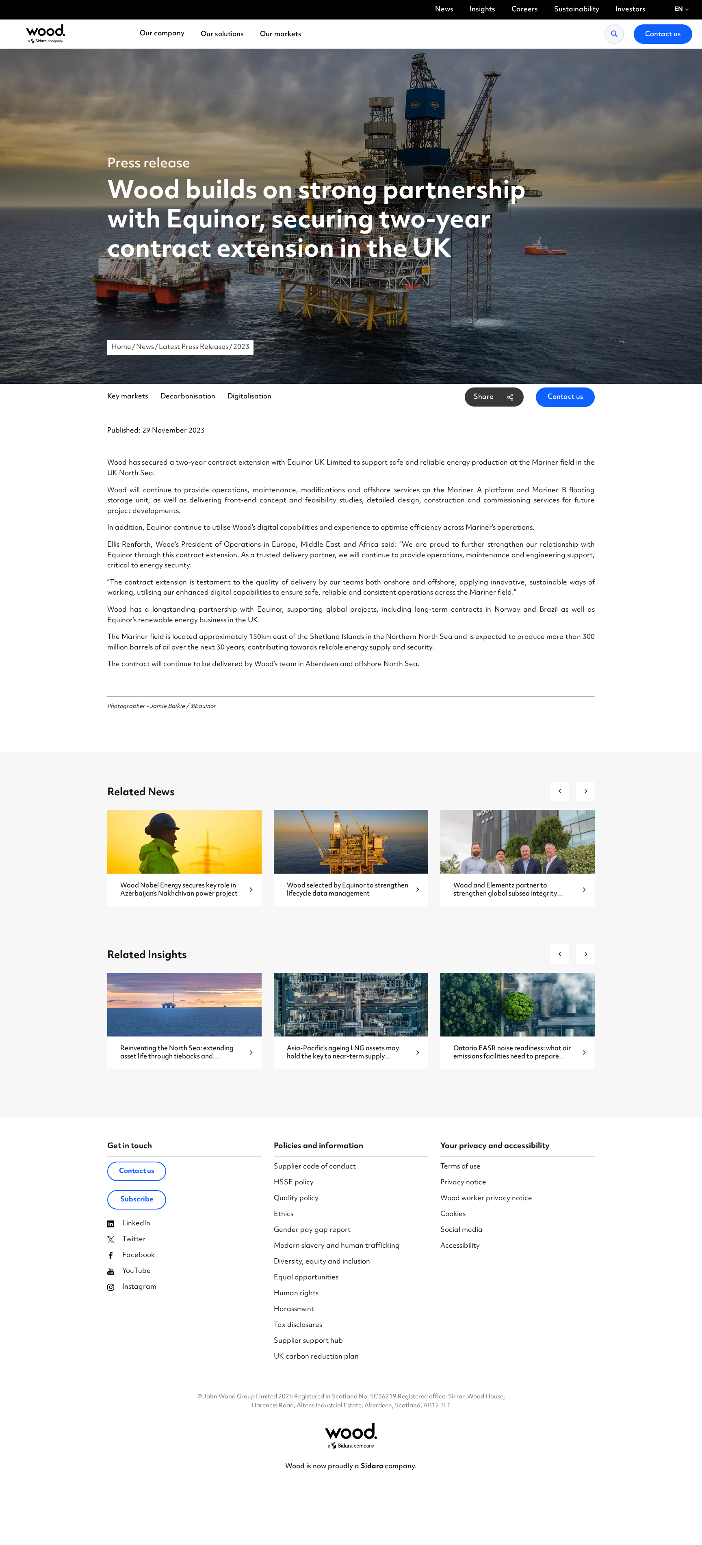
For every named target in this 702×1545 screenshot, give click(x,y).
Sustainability (576, 9)
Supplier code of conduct (315, 1167)
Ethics (283, 1214)
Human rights (296, 1293)
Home (121, 347)
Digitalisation (249, 397)
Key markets (127, 397)
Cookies (453, 1214)
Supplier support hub (308, 1341)
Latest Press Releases (193, 347)
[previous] (560, 791)
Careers (524, 9)
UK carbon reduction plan (316, 1357)
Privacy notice (463, 1182)
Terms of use (460, 1167)
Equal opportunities (306, 1277)
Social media (461, 1230)
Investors (630, 9)
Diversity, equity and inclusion (322, 1262)
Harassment (294, 1309)
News (444, 9)
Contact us (565, 397)
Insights (482, 9)
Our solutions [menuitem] (222, 34)
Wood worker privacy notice (486, 1198)
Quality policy (296, 1198)
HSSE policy (294, 1182)
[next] (586, 791)
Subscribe (137, 1200)
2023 (241, 347)
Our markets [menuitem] (280, 34)
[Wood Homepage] (45, 34)
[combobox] (682, 10)
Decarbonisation (187, 397)
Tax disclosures (298, 1325)
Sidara (373, 1467)
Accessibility (460, 1246)
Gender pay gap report (312, 1230)
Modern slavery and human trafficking (337, 1246)
